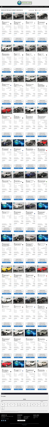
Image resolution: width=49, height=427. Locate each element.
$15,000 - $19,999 (26, 417)
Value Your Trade (35, 417)
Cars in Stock (19, 416)
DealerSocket (27, 423)
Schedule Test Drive (36, 416)
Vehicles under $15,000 (27, 416)
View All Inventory (21, 420)
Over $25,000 (25, 418)
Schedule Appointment (6, 70)
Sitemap (25, 425)
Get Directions (3, 417)
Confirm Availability (7, 38)
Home (1, 8)
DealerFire (23, 423)
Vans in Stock (19, 418)
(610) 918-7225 (5, 418)
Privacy (23, 425)
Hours (8, 418)
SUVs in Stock (19, 417)
